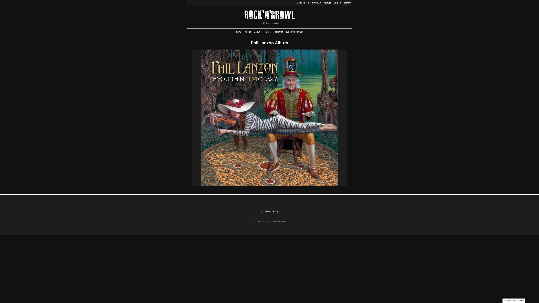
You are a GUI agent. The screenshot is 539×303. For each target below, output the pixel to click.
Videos (248, 32)
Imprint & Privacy (294, 32)
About (257, 32)
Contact (279, 32)
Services (267, 32)
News (238, 32)
